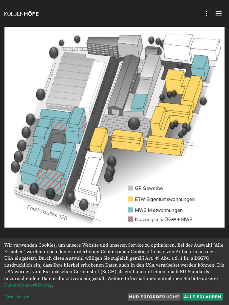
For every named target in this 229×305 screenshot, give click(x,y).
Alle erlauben (202, 296)
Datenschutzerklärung (28, 285)
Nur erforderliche (154, 296)
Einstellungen (16, 297)
